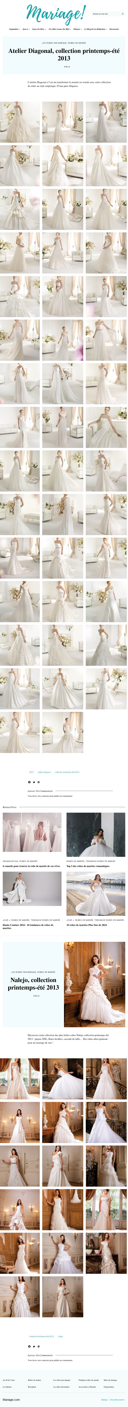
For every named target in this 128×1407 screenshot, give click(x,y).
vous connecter (43, 796)
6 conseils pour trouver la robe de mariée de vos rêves (31, 866)
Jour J (6, 920)
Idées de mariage (110, 1380)
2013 (31, 772)
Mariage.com (11, 1399)
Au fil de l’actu (9, 1380)
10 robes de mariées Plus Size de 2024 (86, 925)
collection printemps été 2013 (67, 772)
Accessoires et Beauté (87, 1386)
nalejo (60, 1336)
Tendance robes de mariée (100, 861)
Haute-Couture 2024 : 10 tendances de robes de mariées (28, 926)
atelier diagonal (44, 772)
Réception (32, 1386)
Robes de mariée (77, 43)
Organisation (10, 861)
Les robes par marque (54, 43)
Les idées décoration (61, 1386)
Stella (67, 67)
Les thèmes (7, 1386)
